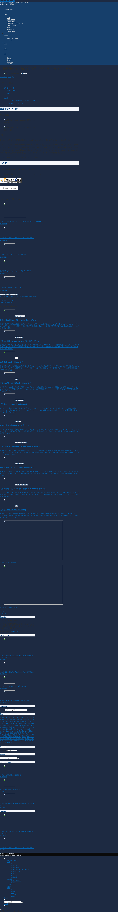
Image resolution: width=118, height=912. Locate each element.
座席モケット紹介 (9, 88)
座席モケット (10, 294)
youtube (13, 891)
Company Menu (12, 860)
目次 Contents (4, 83)
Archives (2, 750)
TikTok (13, 896)
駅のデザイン (15, 875)
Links (9, 886)
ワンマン (19, 296)
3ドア (2, 296)
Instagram (14, 894)
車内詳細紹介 (15, 867)
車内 (12, 863)
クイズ (13, 882)
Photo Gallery (11, 90)
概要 (8, 93)
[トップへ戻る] (0, 909)
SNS (8, 888)
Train (8, 862)
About (6, 628)
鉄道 (16, 294)
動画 (12, 873)
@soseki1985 (15, 631)
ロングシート (12, 296)
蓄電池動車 (29, 296)
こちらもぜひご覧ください (16, 103)
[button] (13, 77)
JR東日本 (3, 294)
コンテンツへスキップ (7, 1)
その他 (6, 98)
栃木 (23, 296)
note (12, 893)
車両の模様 (14, 877)
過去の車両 (14, 865)
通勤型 (35, 296)
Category (2, 710)
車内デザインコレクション (20, 869)
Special (9, 879)
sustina (6, 296)
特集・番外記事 (16, 881)
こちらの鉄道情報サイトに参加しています (21, 100)
